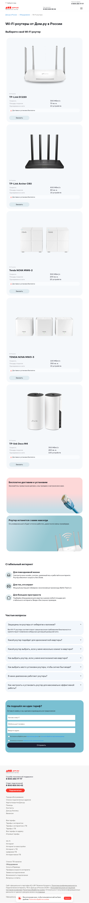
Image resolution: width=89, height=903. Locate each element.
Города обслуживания (14, 797)
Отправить (41, 745)
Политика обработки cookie (34, 890)
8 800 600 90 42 (49, 9)
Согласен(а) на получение (27, 740)
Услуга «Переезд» (13, 867)
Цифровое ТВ (11, 852)
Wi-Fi (8, 841)
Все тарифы (10, 820)
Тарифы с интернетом (14, 823)
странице (41, 892)
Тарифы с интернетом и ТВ (16, 826)
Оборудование (12, 864)
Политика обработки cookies (39, 899)
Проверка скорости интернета (18, 870)
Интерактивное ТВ (13, 854)
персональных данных (33, 736)
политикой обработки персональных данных (52, 736)
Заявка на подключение (15, 872)
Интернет (10, 844)
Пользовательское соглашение (62, 888)
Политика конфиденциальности (64, 885)
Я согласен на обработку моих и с (37, 736)
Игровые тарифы (12, 834)
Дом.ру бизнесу (12, 811)
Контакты (10, 808)
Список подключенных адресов (18, 800)
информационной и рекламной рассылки (33, 740)
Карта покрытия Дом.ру (15, 802)
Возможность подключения (17, 875)
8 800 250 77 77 (14, 779)
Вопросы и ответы (13, 878)
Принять (67, 898)
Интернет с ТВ (11, 849)
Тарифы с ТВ (11, 828)
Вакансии (10, 813)
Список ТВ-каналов (13, 861)
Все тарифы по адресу (14, 831)
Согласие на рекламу (14, 890)
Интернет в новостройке (16, 846)
